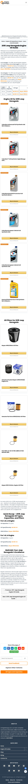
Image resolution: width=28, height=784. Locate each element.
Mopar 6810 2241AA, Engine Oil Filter (12, 485)
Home (3, 41)
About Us (12, 780)
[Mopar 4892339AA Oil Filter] (14, 335)
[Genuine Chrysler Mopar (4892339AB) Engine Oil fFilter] (14, 369)
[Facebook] (4, 765)
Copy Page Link (14, 651)
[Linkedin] (9, 770)
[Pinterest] (23, 765)
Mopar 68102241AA (14, 546)
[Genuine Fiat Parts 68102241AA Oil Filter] (14, 406)
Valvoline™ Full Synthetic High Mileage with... (13, 159)
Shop (2, 752)
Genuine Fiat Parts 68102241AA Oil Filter (14, 416)
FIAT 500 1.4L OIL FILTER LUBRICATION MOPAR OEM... (13, 451)
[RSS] (18, 770)
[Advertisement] (14, 20)
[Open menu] (26, 2)
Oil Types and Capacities (14, 672)
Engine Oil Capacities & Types (14, 41)
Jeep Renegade (14, 43)
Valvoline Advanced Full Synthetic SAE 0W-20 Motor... (13, 125)
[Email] (14, 770)
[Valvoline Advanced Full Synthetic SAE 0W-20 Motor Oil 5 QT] (14, 114)
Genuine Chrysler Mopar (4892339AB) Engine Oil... (13, 380)
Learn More (9, 738)
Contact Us (4, 758)
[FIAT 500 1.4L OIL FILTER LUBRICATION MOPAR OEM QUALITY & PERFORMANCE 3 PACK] (14, 440)
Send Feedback (14, 663)
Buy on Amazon (14, 132)
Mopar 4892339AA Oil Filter (10, 345)
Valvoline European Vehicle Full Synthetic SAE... (11, 231)
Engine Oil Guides (5, 749)
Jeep (24, 41)
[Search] (25, 658)
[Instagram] (9, 765)
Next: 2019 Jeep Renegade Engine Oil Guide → (14, 597)
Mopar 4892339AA (5, 69)
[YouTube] (14, 765)
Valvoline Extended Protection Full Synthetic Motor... (12, 194)
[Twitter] (18, 765)
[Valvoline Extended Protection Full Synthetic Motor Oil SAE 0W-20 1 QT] (14, 183)
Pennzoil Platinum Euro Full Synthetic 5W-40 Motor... (13, 300)
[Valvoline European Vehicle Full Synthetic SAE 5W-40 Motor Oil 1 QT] (14, 255)
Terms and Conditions (14, 782)
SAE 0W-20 (11, 66)
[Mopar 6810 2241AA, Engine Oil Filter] (14, 475)
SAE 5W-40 (10, 78)
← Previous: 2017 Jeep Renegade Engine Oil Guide (14, 591)
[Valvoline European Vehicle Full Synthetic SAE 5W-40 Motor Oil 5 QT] (14, 220)
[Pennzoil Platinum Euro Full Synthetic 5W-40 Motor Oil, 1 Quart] (14, 289)
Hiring (2, 755)
